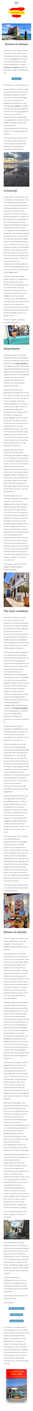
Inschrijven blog (16, 1315)
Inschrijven (16, 79)
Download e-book (16, 1321)
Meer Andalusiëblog (16, 1308)
